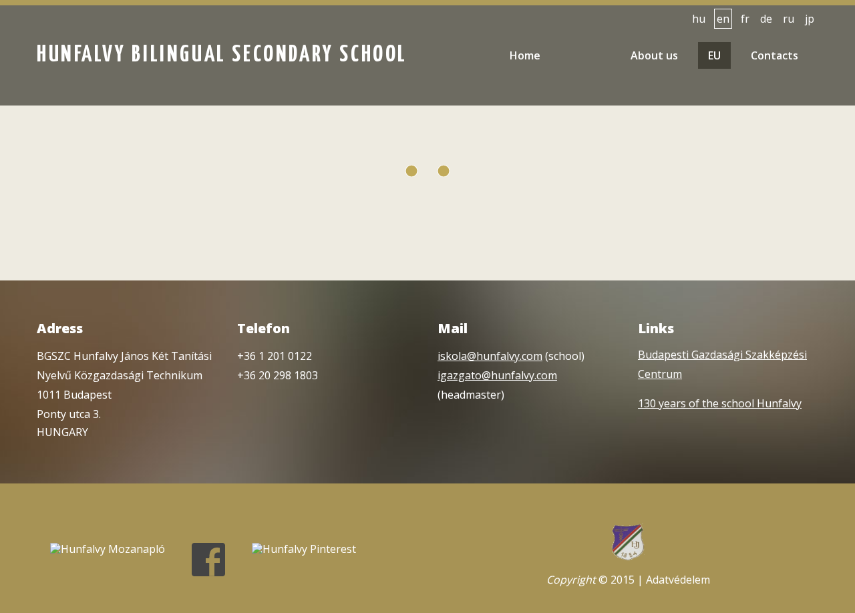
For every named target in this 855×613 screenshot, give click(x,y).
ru (788, 18)
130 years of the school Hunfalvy (720, 403)
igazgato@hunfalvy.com (497, 375)
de (766, 18)
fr (745, 18)
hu (698, 18)
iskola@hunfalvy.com (490, 356)
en (723, 18)
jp (809, 18)
